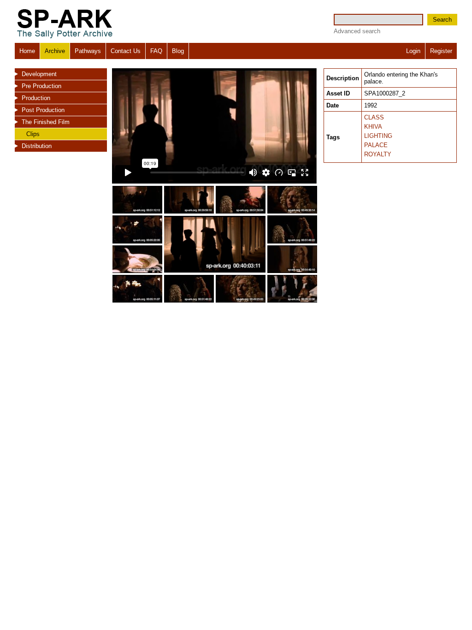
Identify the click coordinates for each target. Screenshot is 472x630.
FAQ (156, 51)
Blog (178, 51)
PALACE (376, 145)
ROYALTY (377, 154)
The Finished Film (46, 122)
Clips (33, 134)
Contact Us (126, 51)
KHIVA (373, 126)
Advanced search (357, 31)
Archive (55, 51)
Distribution (37, 146)
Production (36, 98)
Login (413, 51)
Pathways (88, 51)
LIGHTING (378, 135)
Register (441, 51)
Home (27, 51)
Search (442, 19)
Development (39, 74)
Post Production (43, 110)
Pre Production (41, 86)
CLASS (374, 117)
